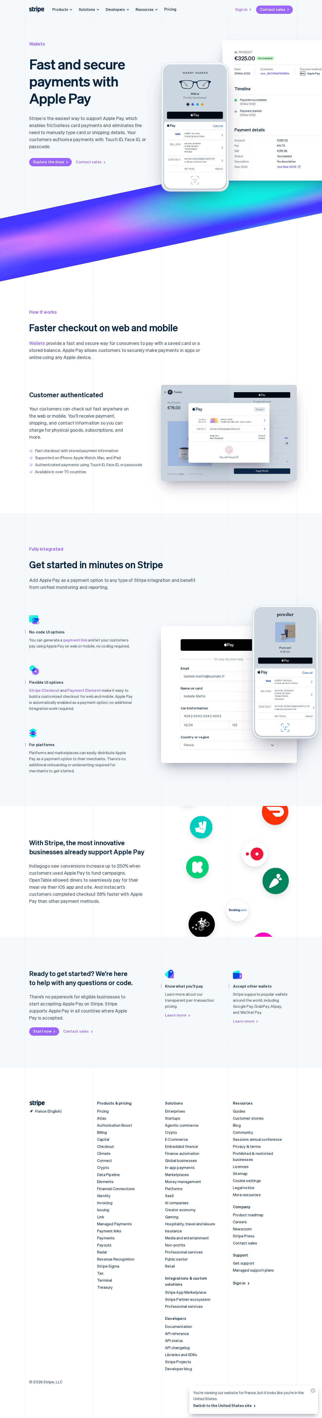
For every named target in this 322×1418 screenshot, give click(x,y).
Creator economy (180, 1209)
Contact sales (272, 9)
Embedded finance (181, 1146)
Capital (103, 1139)
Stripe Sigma (108, 1266)
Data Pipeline (108, 1174)
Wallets (37, 343)
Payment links (109, 1230)
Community (243, 1132)
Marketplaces (177, 1174)
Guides (239, 1111)
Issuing (103, 1209)
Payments (106, 1237)
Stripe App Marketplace (185, 1292)
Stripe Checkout (44, 690)
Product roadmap (248, 1214)
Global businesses (181, 1160)
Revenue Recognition (115, 1259)
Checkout (105, 1146)
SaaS (169, 1195)
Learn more (175, 1015)
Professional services (184, 1251)
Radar (102, 1251)
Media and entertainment (187, 1237)
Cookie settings (247, 1180)
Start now (42, 1031)
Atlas (101, 1118)
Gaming (171, 1216)
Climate (103, 1153)
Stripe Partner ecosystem (187, 1299)
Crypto (103, 1167)
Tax (100, 1273)
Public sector (176, 1259)
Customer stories (248, 1118)
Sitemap (240, 1173)
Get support (243, 1263)
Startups (172, 1118)
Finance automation (182, 1153)
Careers (240, 1221)
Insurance (173, 1230)
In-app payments (180, 1167)
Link (100, 1216)
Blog (237, 1125)
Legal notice (243, 1187)
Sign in (241, 9)
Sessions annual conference (257, 1139)
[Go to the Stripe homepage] (35, 1103)
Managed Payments (114, 1223)
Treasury (105, 1287)
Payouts (104, 1244)
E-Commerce (176, 1139)
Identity (104, 1195)
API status (174, 1340)
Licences (241, 1166)
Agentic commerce (181, 1125)
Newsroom (242, 1228)
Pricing (170, 9)
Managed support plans (253, 1270)
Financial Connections (116, 1188)
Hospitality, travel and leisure (190, 1223)
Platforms (173, 1188)
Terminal (104, 1280)
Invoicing (104, 1202)
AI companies (176, 1202)
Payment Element (84, 690)
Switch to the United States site (222, 1405)
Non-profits (175, 1244)
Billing (102, 1132)
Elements (105, 1181)
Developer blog (178, 1368)
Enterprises (175, 1111)
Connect (104, 1160)
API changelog (177, 1347)
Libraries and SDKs (181, 1354)
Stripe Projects (178, 1361)
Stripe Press (243, 1235)
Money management (183, 1181)
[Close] (312, 1392)
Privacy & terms (247, 1146)
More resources (247, 1194)
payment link (75, 639)
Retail (170, 1266)
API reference (177, 1333)
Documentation (178, 1326)
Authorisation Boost (114, 1125)
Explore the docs (48, 161)
